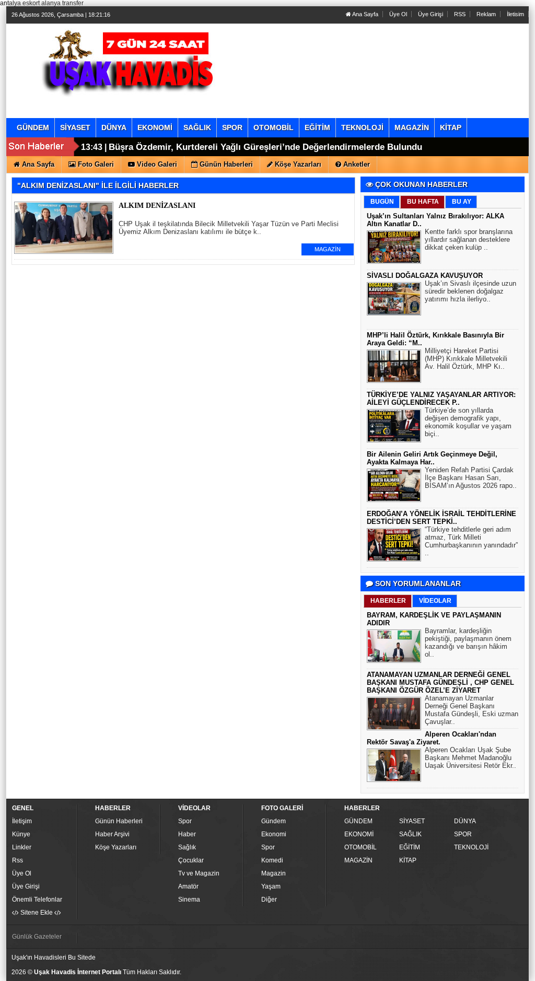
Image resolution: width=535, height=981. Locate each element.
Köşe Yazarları (115, 847)
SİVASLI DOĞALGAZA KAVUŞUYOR (425, 275)
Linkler (21, 847)
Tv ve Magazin (198, 873)
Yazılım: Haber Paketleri (464, 973)
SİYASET (412, 821)
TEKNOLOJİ (471, 847)
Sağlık (187, 847)
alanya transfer (62, 3)
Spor (185, 821)
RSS (460, 14)
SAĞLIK (410, 834)
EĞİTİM (409, 847)
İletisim (515, 14)
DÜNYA (465, 821)
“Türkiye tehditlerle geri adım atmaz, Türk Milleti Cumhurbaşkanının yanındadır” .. (471, 541)
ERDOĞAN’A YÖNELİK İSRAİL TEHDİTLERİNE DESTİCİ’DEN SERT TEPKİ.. (441, 517)
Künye (21, 834)
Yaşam (271, 886)
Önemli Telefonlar (37, 899)
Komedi (272, 860)
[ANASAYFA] (125, 60)
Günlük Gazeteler (37, 936)
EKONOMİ (359, 834)
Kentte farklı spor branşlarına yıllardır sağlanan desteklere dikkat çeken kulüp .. (469, 239)
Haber (187, 834)
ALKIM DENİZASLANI (157, 205)
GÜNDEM (358, 821)
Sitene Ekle (36, 912)
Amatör (188, 886)
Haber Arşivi (112, 834)
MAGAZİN (328, 249)
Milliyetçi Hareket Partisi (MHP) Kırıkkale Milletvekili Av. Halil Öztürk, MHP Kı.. (466, 358)
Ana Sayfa (364, 14)
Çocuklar (191, 860)
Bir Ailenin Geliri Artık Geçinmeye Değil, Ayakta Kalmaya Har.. (432, 458)
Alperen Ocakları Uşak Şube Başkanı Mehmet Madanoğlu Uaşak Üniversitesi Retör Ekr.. (470, 757)
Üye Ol (398, 14)
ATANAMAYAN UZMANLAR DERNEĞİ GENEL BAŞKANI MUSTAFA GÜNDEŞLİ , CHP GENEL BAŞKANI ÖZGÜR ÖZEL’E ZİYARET (440, 682)
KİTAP (407, 860)
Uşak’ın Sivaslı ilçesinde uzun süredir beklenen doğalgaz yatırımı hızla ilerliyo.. (470, 291)
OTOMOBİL (360, 847)
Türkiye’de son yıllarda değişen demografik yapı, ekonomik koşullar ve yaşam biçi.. (468, 422)
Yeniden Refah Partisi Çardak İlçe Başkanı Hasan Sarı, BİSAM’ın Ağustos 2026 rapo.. (471, 477)
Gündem (273, 821)
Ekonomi (273, 834)
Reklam (486, 14)
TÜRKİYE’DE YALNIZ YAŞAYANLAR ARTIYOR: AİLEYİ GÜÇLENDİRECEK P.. (441, 398)
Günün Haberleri (119, 821)
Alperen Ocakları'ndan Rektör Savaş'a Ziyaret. (431, 738)
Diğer (269, 899)
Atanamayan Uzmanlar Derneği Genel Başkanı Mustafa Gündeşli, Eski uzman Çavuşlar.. (471, 710)
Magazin (273, 873)
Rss (17, 860)
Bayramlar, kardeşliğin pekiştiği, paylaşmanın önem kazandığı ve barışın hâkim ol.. (468, 642)
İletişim (22, 821)
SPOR (463, 834)
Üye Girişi (430, 14)
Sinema (189, 899)
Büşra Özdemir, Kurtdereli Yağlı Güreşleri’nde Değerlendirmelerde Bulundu (265, 147)
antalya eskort (20, 3)
